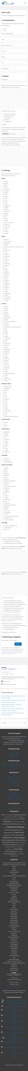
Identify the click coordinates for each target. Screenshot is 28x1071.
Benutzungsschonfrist (14, 883)
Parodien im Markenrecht (14, 931)
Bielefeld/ (13, 764)
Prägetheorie (14, 935)
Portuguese (14, 1025)
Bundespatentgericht (20, 814)
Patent (20, 842)
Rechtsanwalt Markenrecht (11, 844)
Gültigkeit (22, 821)
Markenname (4, 79)
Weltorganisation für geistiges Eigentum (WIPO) (14, 963)
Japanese (14, 1036)
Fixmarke (14, 775)
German (24, 1000)
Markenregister (19, 835)
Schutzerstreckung (14, 942)
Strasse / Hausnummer (6, 45)
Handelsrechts (14, 898)
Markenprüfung (18, 830)
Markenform (14, 911)
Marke (14, 905)
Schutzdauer (7, 846)
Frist (12, 821)
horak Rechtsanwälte (14, 795)
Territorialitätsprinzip (9, 849)
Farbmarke (7, 821)
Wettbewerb (14, 964)
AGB (14, 653)
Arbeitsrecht (14, 793)
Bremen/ (18, 764)
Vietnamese (14, 1040)
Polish (14, 1030)
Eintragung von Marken (14, 892)
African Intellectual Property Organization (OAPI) (14, 862)
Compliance (14, 806)
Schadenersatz (14, 939)
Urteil (14, 957)
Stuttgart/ (23, 765)
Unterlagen (4, 124)
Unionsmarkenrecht (14, 785)
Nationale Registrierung (14, 926)
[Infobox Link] (13, 681)
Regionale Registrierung (14, 937)
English (14, 1004)
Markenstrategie (19, 837)
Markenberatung (14, 752)
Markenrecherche (14, 754)
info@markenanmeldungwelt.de (14, 986)
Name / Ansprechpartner (7, 33)
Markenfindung (9, 830)
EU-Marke (22, 819)
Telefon (3, 57)
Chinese (14, 1051)
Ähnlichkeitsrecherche (14, 872)
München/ (18, 765)
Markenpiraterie (14, 913)
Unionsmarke (17, 849)
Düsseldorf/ (23, 764)
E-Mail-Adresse (5, 68)
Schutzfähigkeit (14, 944)
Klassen (24, 824)
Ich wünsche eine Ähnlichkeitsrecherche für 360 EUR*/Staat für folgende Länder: (13, 573)
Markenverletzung (21, 840)
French (14, 1008)
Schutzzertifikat (20, 846)
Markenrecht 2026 (9, 835)
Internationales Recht (14, 796)
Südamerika (14, 950)
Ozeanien (14, 929)
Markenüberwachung (8, 842)
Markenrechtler (14, 781)
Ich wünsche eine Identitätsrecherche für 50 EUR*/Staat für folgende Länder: (13, 547)
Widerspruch (14, 966)
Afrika (14, 868)
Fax (2, 62)
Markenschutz (14, 783)
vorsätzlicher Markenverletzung (14, 961)
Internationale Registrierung (10, 824)
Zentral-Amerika (14, 970)
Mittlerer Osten (14, 924)
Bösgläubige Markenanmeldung (14, 885)
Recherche (23, 842)
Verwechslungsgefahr (10, 853)
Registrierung (22, 844)
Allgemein (14, 874)
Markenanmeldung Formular (14, 779)
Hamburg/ (9, 765)
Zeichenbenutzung (14, 968)
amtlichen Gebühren (5, 650)
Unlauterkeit (14, 953)
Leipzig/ (14, 765)
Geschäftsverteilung (16, 821)
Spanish (14, 1014)
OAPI (16, 842)
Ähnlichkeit (14, 870)
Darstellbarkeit (14, 888)
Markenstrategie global (8, 840)
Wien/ (14, 767)
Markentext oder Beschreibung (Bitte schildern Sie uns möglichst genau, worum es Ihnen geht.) (13, 86)
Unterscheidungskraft (11, 851)
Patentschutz (14, 933)
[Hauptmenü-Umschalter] (25, 2)
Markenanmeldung (14, 756)
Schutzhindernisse (13, 846)
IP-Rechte (20, 824)
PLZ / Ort (3, 51)
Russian (14, 1056)
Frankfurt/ (4, 765)
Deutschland (14, 890)
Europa (14, 894)
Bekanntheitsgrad (14, 881)
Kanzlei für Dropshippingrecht (14, 777)
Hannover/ (4, 764)
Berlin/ (9, 764)
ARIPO (3, 814)
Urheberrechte (20, 851)
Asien (14, 879)
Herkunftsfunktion (14, 900)
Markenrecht (19, 832)
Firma (2, 39)
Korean (14, 1045)
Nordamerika (14, 927)
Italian (14, 1019)
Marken (5, 827)
